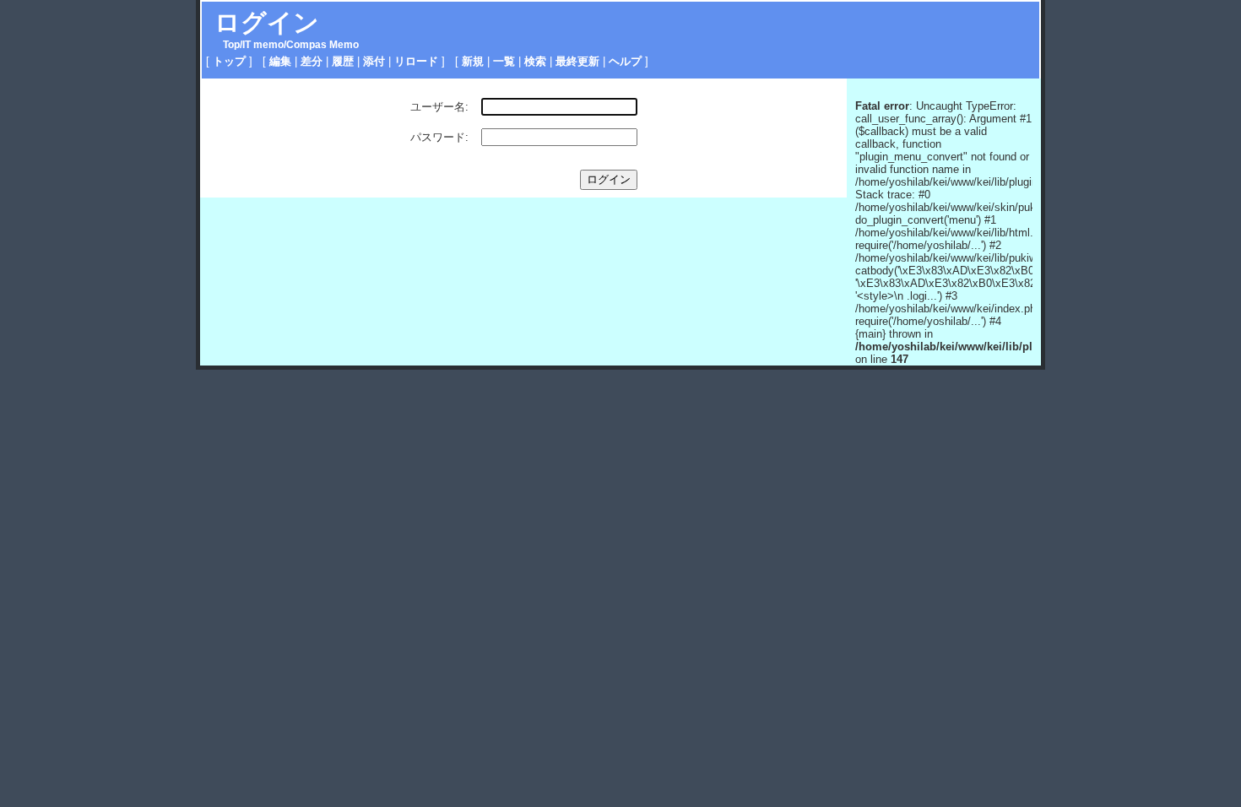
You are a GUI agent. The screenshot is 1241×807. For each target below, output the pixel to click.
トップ (229, 61)
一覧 (504, 61)
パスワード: (439, 137)
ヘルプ (625, 61)
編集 (280, 61)
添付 (374, 61)
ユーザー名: (439, 106)
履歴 (343, 61)
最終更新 (577, 61)
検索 (535, 61)
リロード (416, 61)
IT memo (263, 45)
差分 (311, 61)
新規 (473, 61)
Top (231, 45)
